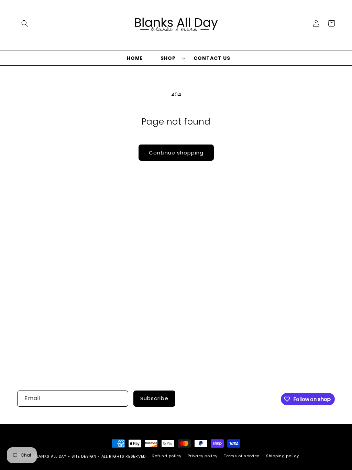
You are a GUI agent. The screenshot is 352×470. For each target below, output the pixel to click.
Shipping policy (282, 456)
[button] (24, 23)
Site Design (84, 456)
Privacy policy (202, 456)
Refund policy (167, 456)
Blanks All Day (50, 456)
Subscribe (154, 398)
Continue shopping (176, 152)
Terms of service (242, 456)
